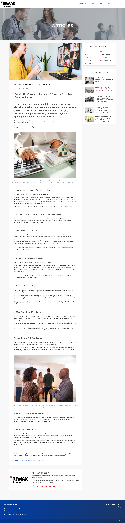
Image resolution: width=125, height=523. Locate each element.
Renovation (106, 57)
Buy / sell (90, 55)
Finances (89, 60)
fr (121, 3)
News (18, 84)
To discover (106, 60)
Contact (111, 3)
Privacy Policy (73, 521)
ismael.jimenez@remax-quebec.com (18, 514)
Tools (101, 3)
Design (88, 57)
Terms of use (81, 521)
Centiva (119, 520)
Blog (92, 3)
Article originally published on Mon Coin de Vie (28, 460)
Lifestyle (89, 63)
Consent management (92, 521)
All (87, 52)
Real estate (106, 55)
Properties (82, 3)
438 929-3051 (11, 512)
